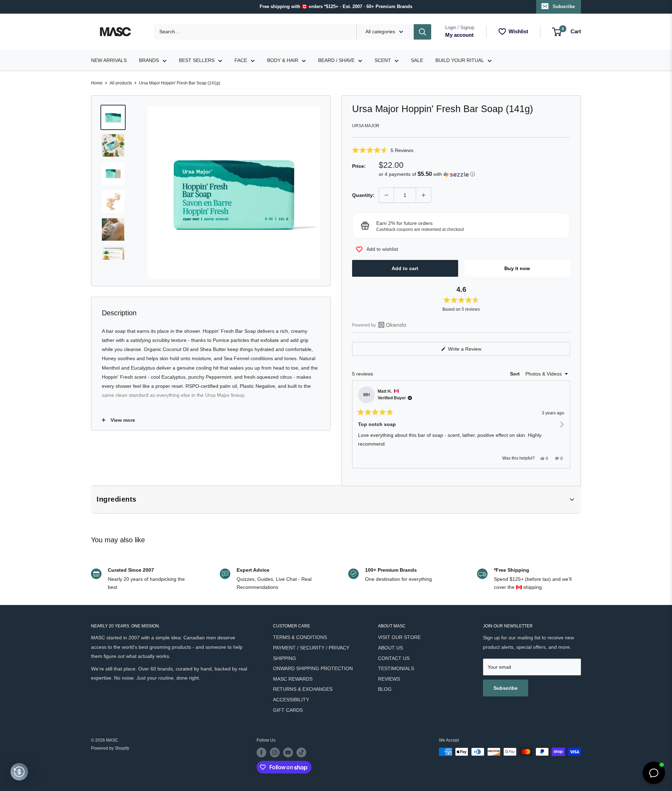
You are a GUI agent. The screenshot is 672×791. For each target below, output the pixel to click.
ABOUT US (390, 648)
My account (459, 35)
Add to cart (405, 268)
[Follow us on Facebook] (261, 752)
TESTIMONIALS (396, 668)
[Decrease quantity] (386, 195)
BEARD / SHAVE (336, 60)
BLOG (385, 689)
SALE (417, 60)
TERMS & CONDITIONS (300, 637)
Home (97, 83)
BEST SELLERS (197, 60)
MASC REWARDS (293, 679)
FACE (240, 60)
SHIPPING (284, 658)
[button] (461, 150)
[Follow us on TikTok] (301, 752)
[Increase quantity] (423, 195)
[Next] (561, 424)
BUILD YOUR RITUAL (459, 60)
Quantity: (363, 195)
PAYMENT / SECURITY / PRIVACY (311, 648)
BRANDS (149, 60)
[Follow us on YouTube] (288, 752)
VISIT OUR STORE (399, 637)
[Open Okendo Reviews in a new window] (379, 324)
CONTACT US (394, 658)
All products (121, 83)
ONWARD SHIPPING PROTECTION (313, 668)
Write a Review (473, 351)
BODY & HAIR (282, 60)
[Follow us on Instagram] (275, 752)
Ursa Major (365, 125)
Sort (515, 374)
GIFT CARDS (288, 710)
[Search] (422, 32)
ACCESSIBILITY (291, 699)
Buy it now (517, 268)
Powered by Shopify (110, 748)
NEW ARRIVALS (109, 60)
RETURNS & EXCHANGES (302, 689)
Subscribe (564, 6)
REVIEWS (389, 679)
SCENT (382, 60)
